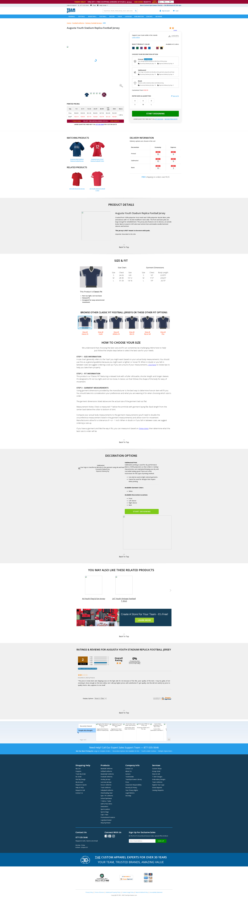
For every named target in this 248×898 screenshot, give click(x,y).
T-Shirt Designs (157, 777)
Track (120, 16)
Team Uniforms (157, 782)
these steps (144, 428)
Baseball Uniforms (106, 768)
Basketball (92, 16)
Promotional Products (108, 817)
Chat (94, 5)
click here (152, 364)
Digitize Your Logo (158, 785)
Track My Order (81, 774)
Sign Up (161, 841)
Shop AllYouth (100, 333)
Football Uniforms (78, 23)
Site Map (128, 796)
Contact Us (79, 793)
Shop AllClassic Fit (85, 333)
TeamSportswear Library (133, 779)
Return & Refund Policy (142, 892)
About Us (128, 771)
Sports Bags (105, 812)
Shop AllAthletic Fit (116, 333)
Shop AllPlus (163, 333)
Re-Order (79, 777)
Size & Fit (176, 96)
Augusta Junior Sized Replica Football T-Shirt (97, 160)
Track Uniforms (106, 787)
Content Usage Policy (128, 892)
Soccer (112, 16)
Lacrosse (128, 16)
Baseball (72, 16)
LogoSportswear (106, 820)
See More (158, 16)
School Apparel (157, 787)
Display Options (88, 698)
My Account (79, 782)
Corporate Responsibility (133, 785)
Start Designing (155, 113)
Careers (127, 774)
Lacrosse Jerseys (106, 782)
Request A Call (80, 790)
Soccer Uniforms (106, 785)
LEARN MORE (144, 620)
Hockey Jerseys (105, 779)
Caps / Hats (104, 815)
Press (127, 782)
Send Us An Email (92, 841)
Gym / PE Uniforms (107, 796)
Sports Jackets (105, 809)
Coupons (78, 771)
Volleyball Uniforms (107, 790)
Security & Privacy (131, 787)
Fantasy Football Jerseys (93, 23)
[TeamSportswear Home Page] (71, 12)
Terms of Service (99, 892)
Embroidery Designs (158, 779)
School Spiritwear (106, 798)
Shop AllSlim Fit (131, 333)
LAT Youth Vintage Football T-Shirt (97, 189)
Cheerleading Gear (107, 793)
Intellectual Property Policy (113, 892)
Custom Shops (157, 768)
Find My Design (80, 779)
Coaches (149, 16)
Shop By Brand (105, 823)
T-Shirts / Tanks (106, 801)
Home (69, 23)
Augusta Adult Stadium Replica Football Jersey (77, 160)
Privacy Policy (89, 892)
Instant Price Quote (171, 119)
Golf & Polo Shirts (106, 804)
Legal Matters (130, 793)
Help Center (103, 5)
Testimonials (129, 777)
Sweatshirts (104, 806)
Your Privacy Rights (131, 790)
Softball (81, 16)
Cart (175, 11)
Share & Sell (156, 774)
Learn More (136, 37)
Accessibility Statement (156, 892)
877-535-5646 (100, 124)
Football (102, 16)
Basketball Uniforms (107, 774)
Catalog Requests (158, 790)
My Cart (78, 768)
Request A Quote (81, 785)
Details (129, 2)
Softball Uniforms (106, 771)
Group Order (156, 771)
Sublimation (139, 16)
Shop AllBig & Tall (147, 333)
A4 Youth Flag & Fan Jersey (77, 189)
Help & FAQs (80, 787)
